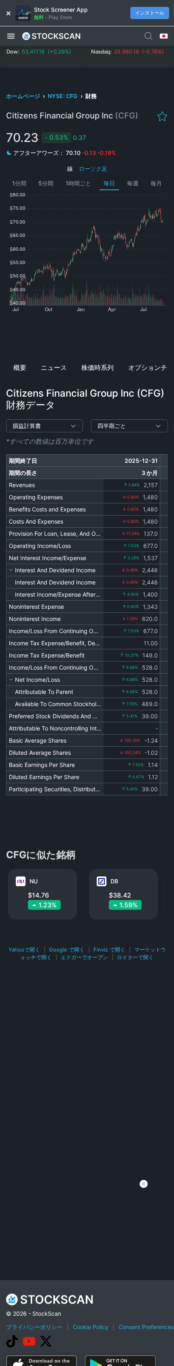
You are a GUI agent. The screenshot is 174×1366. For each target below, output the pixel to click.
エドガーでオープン (84, 957)
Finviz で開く (109, 949)
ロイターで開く (135, 957)
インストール (149, 13)
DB (114, 881)
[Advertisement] (87, 335)
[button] (11, 36)
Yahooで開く (24, 949)
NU (34, 881)
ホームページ (23, 95)
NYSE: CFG (63, 95)
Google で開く (67, 949)
